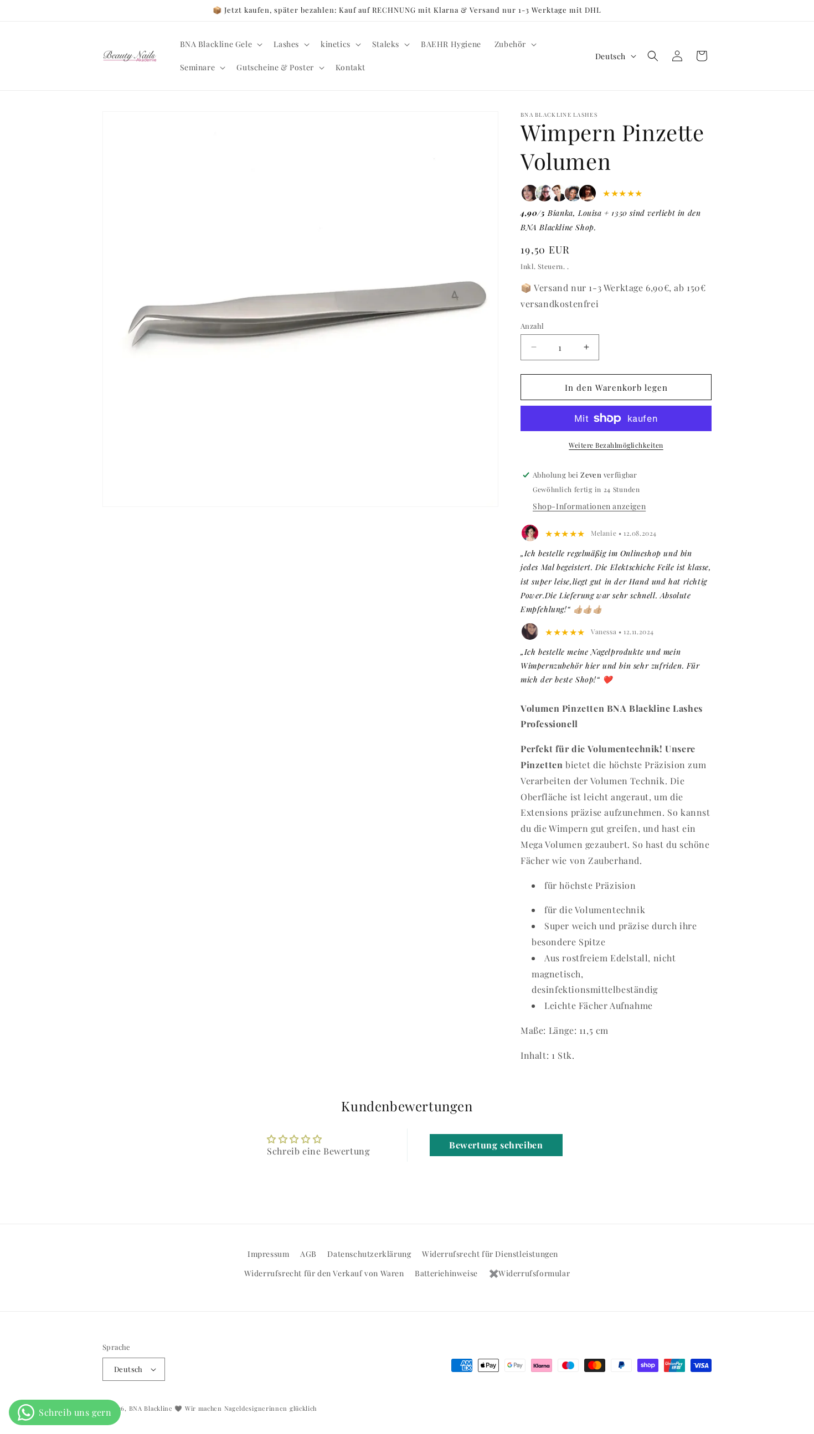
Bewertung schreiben (496, 1145)
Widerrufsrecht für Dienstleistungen (490, 1254)
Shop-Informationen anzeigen (589, 505)
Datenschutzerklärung (369, 1254)
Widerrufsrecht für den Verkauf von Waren (324, 1274)
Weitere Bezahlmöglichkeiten (616, 445)
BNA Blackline (151, 1408)
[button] (220, 44)
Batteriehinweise (446, 1274)
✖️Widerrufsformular (529, 1274)
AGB (308, 1254)
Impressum (268, 1254)
